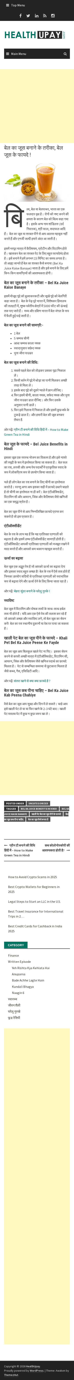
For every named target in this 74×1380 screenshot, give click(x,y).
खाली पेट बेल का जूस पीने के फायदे (46, 814)
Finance (13, 955)
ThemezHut (11, 1375)
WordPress (37, 1370)
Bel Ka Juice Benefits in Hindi (39, 808)
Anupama (18, 974)
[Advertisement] (37, 106)
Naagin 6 (18, 993)
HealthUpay (33, 1366)
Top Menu (18, 5)
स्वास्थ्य (12, 999)
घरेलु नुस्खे (14, 1011)
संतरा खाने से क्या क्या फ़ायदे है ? (32, 681)
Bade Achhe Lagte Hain (28, 980)
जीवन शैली (14, 1005)
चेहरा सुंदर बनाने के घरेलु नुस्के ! (32, 591)
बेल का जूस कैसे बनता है (38, 819)
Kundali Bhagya (23, 987)
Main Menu (18, 54)
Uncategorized (38, 803)
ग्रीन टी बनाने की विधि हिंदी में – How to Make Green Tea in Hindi (19, 850)
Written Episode (19, 962)
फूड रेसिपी (14, 1018)
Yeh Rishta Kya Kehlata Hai (31, 968)
